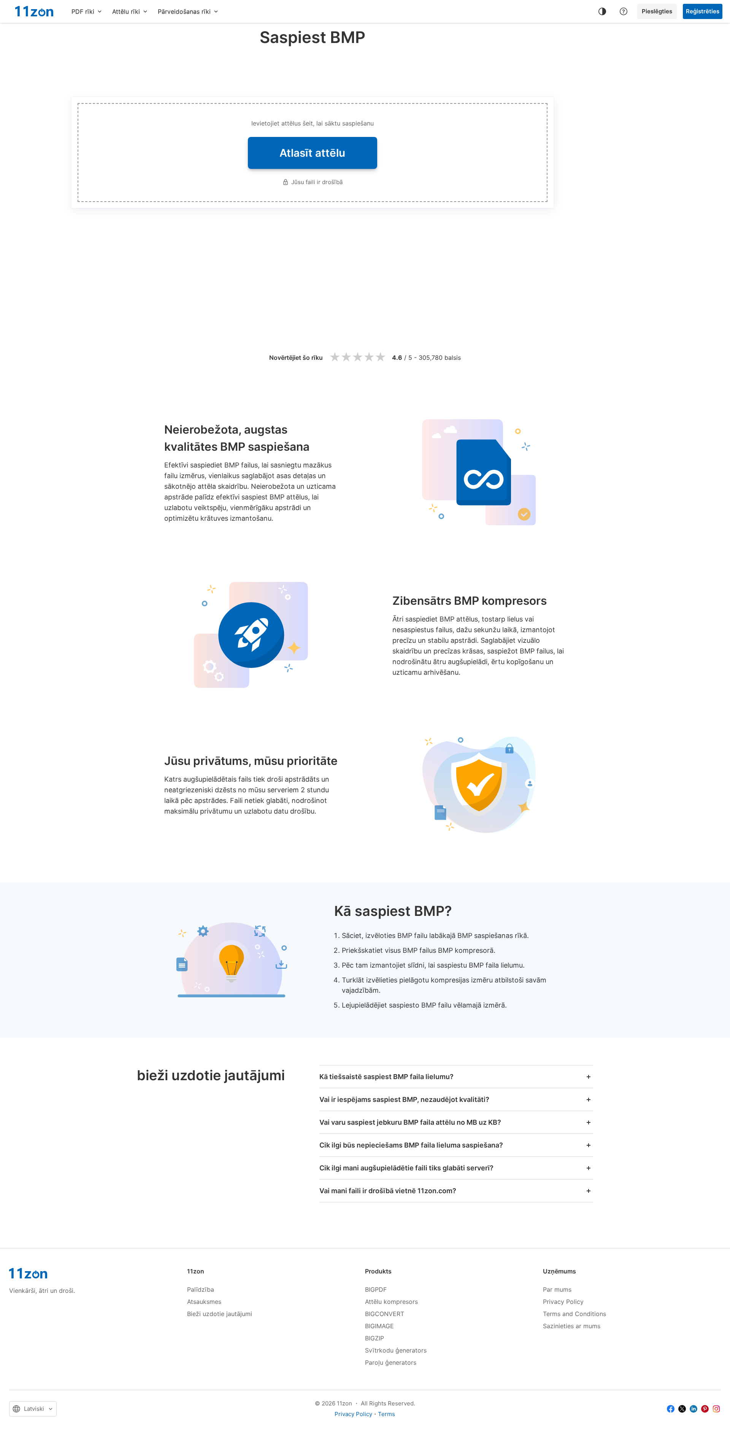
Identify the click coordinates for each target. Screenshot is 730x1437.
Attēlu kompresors (391, 1301)
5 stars (380, 357)
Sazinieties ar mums (571, 1326)
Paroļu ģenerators (390, 1362)
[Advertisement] (312, 70)
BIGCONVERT (384, 1314)
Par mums (557, 1289)
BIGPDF (376, 1289)
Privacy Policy (563, 1301)
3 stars (357, 357)
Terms (386, 1414)
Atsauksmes (204, 1301)
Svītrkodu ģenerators (396, 1350)
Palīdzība (200, 1289)
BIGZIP (374, 1338)
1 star (334, 357)
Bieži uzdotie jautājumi (219, 1314)
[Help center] (623, 11)
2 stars (346, 357)
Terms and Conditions (574, 1314)
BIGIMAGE (379, 1326)
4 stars (369, 357)
